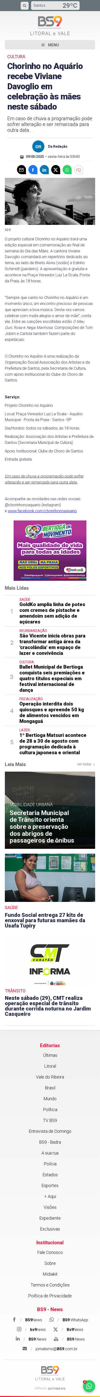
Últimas (50, 1055)
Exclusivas (50, 1228)
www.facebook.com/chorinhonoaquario (42, 511)
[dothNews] (56, 1388)
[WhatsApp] (67, 169)
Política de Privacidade (50, 1295)
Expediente (50, 1218)
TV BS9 (50, 1120)
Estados (50, 1174)
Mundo (50, 1098)
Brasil (50, 1087)
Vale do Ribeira (50, 1076)
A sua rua (50, 1152)
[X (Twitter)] (55, 169)
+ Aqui (50, 1196)
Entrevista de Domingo (50, 1131)
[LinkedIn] (44, 169)
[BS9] (50, 1373)
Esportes (50, 1185)
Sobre (50, 1263)
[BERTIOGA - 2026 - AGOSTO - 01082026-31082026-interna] (50, 550)
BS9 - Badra (50, 1142)
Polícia (50, 1163)
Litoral (50, 1066)
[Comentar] (78, 169)
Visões (50, 1207)
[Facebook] (32, 169)
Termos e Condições (50, 1284)
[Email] (21, 169)
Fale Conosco (50, 1252)
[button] (50, 44)
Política (50, 1109)
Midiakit (50, 1274)
